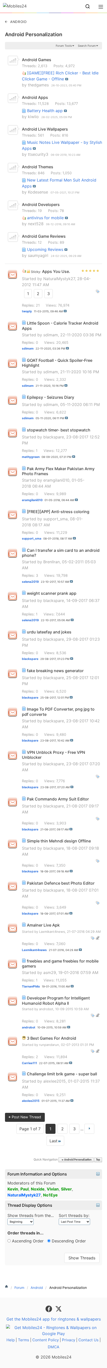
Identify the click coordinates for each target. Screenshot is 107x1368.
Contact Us (88, 1340)
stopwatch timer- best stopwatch (58, 429)
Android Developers (41, 204)
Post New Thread (24, 1117)
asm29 (49, 972)
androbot (46, 1009)
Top (98, 1160)
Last (53, 1140)
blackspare (53, 436)
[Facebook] (49, 1308)
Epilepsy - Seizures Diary (50, 397)
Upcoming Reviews (45, 249)
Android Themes (37, 166)
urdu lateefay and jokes (49, 631)
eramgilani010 (56, 480)
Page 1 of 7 (30, 1128)
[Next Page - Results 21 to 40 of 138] (89, 1129)
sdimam (50, 334)
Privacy (68, 1340)
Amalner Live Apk (43, 925)
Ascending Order (27, 1240)
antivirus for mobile (45, 217)
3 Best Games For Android (51, 1038)
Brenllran (51, 561)
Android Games (36, 59)
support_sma (55, 518)
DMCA (53, 1347)
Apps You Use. (56, 271)
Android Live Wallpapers (45, 129)
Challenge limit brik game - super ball (62, 1073)
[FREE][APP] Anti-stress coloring (58, 511)
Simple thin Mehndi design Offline (59, 840)
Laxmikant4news (52, 932)
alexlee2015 (54, 1081)
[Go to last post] (65, 311)
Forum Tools (64, 45)
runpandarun (49, 1045)
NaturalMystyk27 (59, 278)
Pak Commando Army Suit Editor (58, 798)
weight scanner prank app (51, 593)
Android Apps (35, 97)
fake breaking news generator (55, 670)
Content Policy (45, 1340)
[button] (87, 6)
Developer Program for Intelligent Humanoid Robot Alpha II (56, 1000)
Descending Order (68, 1240)
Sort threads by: (74, 1215)
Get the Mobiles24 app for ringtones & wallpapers (53, 1319)
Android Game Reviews (44, 236)
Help (10, 1340)
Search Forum (87, 45)
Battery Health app (45, 110)
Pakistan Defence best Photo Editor (61, 883)
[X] (58, 1308)
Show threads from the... (30, 1215)
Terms (23, 1340)
